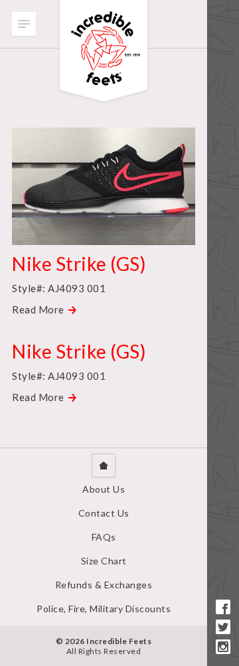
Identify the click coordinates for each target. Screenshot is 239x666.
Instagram (223, 646)
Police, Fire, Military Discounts (104, 608)
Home (104, 465)
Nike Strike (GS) (79, 263)
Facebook (223, 607)
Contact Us (103, 513)
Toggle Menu (24, 24)
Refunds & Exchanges (104, 584)
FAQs (104, 536)
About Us (103, 489)
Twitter (223, 627)
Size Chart (104, 560)
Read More (38, 309)
